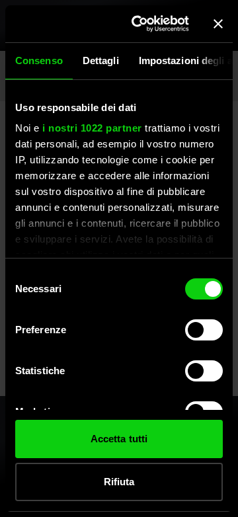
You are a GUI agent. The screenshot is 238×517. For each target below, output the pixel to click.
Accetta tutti (119, 438)
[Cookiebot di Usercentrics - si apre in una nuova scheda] (139, 23)
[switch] (204, 329)
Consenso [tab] (39, 60)
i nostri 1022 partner (92, 128)
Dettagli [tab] (101, 60)
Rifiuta (119, 481)
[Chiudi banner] (218, 23)
